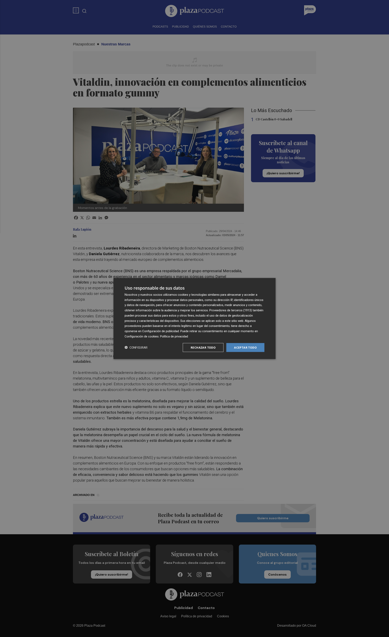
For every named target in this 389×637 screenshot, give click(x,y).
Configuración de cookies (142, 336)
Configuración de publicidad (160, 331)
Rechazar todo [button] (203, 347)
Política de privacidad (174, 336)
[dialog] (194, 318)
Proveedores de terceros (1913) (230, 310)
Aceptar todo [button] (245, 347)
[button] (136, 347)
